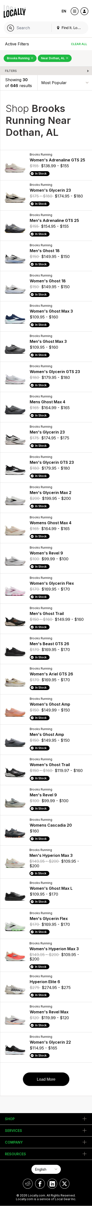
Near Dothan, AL (53, 58)
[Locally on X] (64, 1184)
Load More (46, 1079)
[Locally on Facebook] (40, 1184)
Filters (11, 71)
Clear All (79, 44)
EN (64, 11)
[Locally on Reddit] (28, 1184)
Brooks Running (18, 58)
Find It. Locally (73, 28)
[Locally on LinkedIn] (52, 1184)
